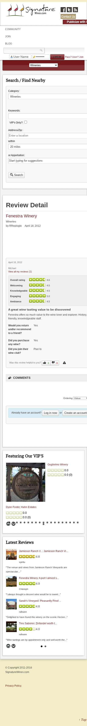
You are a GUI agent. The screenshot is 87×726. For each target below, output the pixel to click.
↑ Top (82, 720)
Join (8, 36)
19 (78, 522)
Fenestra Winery (21, 216)
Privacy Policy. (13, 685)
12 (51, 522)
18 (74, 522)
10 (43, 522)
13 (55, 522)
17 (70, 522)
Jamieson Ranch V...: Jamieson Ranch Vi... (43, 550)
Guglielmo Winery (58, 464)
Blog (8, 43)
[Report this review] (65, 362)
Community (13, 29)
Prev (8, 523)
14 (59, 522)
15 (62, 522)
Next (13, 523)
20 (43, 524)
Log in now (50, 412)
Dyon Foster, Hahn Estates (21, 507)
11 (47, 522)
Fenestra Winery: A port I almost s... (39, 578)
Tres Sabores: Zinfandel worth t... (38, 623)
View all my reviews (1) (20, 271)
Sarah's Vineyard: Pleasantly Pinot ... (40, 600)
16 (66, 522)
